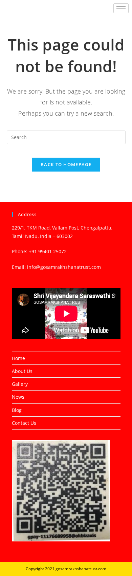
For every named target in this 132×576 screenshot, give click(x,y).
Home (18, 358)
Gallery (20, 384)
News (18, 397)
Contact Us (24, 423)
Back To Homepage (66, 164)
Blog (17, 410)
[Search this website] (66, 137)
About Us (22, 371)
